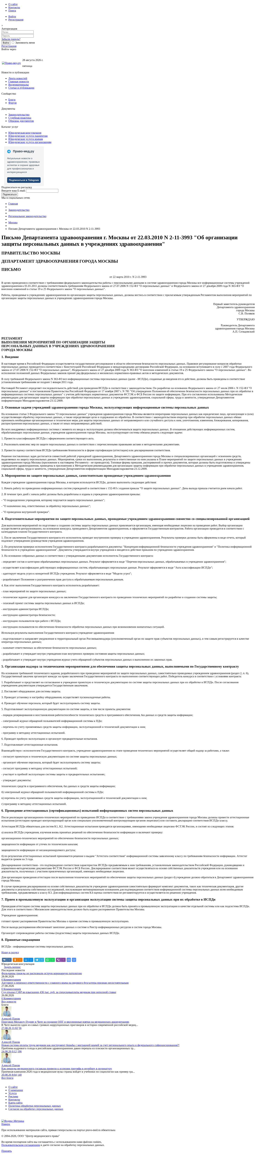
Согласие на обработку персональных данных (35, 1108)
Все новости (8, 1001)
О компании (15, 1090)
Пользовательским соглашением (20, 1145)
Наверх (5, 1124)
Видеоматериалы (18, 84)
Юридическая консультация (24, 132)
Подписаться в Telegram (24, 180)
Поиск (12, 10)
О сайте (13, 4)
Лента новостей (17, 78)
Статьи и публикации (21, 87)
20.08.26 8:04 (9, 1074)
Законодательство (18, 114)
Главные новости (18, 81)
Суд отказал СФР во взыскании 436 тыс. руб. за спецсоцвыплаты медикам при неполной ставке (58, 992)
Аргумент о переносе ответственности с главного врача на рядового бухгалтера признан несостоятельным (65, 982)
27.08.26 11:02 (9, 1028)
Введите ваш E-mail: (13, 190)
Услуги (12, 1093)
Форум (12, 102)
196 (19, 1051)
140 (19, 1074)
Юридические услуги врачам (25, 139)
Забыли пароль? (10, 39)
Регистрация (15, 19)
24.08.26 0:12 (9, 1051)
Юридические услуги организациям (29, 142)
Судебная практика (19, 117)
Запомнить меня (25, 42)
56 (20, 1028)
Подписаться (10, 194)
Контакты (14, 7)
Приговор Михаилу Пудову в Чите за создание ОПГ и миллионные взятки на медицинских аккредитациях (65, 1021)
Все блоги (7, 1077)
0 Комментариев (11, 979)
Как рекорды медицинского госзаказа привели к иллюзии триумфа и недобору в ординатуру (56, 1068)
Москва (12, 222)
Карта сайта (15, 1102)
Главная (13, 203)
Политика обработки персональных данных (34, 1105)
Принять (6, 1150)
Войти (12, 16)
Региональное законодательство (27, 216)
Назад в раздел (10, 952)
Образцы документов (21, 120)
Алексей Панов (10, 1018)
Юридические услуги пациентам (28, 135)
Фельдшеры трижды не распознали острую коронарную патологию (41, 973)
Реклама (13, 1096)
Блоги (11, 99)
